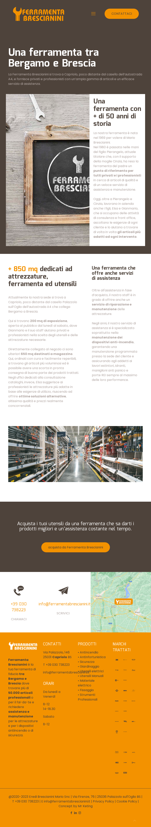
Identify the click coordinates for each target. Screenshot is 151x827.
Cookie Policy (127, 801)
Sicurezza (86, 662)
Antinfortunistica (92, 657)
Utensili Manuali (91, 676)
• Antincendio (88, 652)
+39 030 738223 (58, 664)
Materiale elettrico (86, 683)
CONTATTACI (121, 13)
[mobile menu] (93, 13)
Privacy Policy (103, 801)
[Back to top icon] (134, 820)
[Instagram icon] (79, 813)
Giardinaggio (89, 666)
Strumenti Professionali (87, 697)
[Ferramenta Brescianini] (38, 13)
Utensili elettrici (91, 671)
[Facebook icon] (71, 813)
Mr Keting (85, 806)
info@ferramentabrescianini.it (66, 672)
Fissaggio (86, 690)
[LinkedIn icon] (75, 813)
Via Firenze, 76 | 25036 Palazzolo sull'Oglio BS (107, 796)
